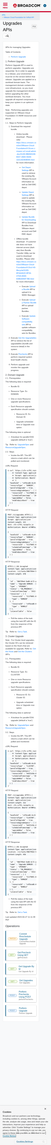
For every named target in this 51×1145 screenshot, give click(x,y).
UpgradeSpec (24, 444)
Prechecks (22, 354)
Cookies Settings (25, 1141)
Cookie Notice (9, 1136)
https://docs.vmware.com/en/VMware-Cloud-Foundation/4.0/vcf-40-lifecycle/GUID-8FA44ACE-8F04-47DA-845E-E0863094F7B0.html (26, 270)
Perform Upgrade (18, 57)
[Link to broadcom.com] (27, 6)
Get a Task (22, 632)
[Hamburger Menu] (5, 4)
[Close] (45, 1109)
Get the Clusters (25, 651)
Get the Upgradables (27, 338)
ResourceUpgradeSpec (15, 447)
